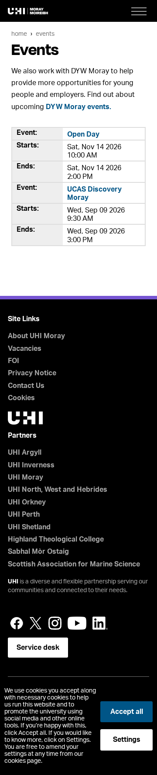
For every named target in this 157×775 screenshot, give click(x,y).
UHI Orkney (27, 502)
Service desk (38, 647)
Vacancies (24, 348)
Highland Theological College (56, 539)
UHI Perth (24, 514)
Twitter (35, 623)
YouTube (77, 623)
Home (19, 34)
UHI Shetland (29, 527)
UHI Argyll (24, 452)
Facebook (16, 623)
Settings (126, 739)
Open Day (83, 134)
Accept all (126, 711)
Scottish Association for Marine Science (74, 564)
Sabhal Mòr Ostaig (38, 551)
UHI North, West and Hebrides (57, 489)
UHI (13, 582)
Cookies (21, 397)
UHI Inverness (31, 465)
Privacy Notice (32, 373)
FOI (13, 360)
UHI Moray (25, 477)
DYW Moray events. (78, 106)
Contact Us (26, 385)
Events (45, 34)
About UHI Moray (36, 336)
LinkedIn (100, 623)
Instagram (54, 623)
